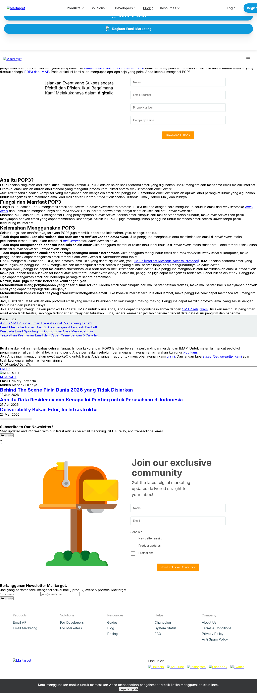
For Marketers (71, 628)
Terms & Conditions (216, 628)
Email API (20, 622)
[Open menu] (248, 59)
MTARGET (8, 377)
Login (231, 8)
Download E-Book (178, 135)
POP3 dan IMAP (36, 72)
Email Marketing (25, 628)
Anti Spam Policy (215, 639)
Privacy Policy (212, 634)
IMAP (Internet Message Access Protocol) (166, 261)
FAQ (158, 634)
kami (222, 356)
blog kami (190, 352)
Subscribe (6, 435)
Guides (112, 622)
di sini (171, 356)
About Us (209, 622)
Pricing (148, 8)
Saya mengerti (128, 689)
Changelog (163, 622)
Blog (110, 628)
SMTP (5, 369)
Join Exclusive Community (178, 567)
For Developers (72, 622)
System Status (165, 628)
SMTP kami (195, 309)
